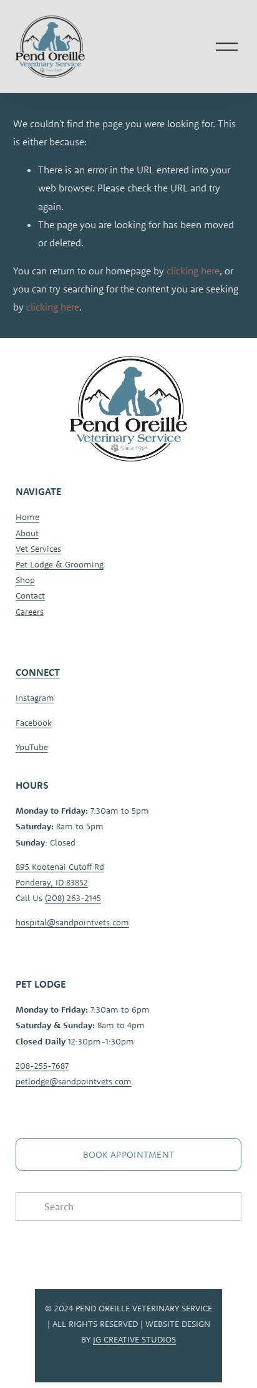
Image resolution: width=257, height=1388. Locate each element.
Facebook (34, 722)
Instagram (35, 697)
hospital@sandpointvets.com (72, 922)
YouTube (32, 747)
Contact (30, 595)
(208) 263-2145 (73, 898)
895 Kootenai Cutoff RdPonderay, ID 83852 (60, 874)
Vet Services (38, 548)
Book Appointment (129, 1154)
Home (27, 517)
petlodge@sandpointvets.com (74, 1081)
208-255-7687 (42, 1065)
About (27, 533)
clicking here (193, 270)
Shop (25, 580)
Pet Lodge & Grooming (60, 564)
